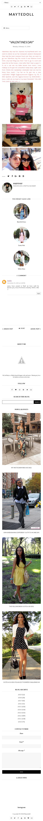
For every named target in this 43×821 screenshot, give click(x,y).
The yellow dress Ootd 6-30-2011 (21, 606)
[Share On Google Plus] (16, 176)
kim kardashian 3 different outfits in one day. (22, 532)
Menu (7, 28)
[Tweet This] (8, 176)
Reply (38, 293)
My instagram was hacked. (21, 468)
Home (23, 328)
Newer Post (8, 329)
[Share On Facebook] (12, 176)
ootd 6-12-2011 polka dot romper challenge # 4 (21, 682)
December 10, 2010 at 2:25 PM (16, 283)
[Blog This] (23, 176)
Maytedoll (27, 814)
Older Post (35, 329)
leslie (9, 281)
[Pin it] (19, 176)
